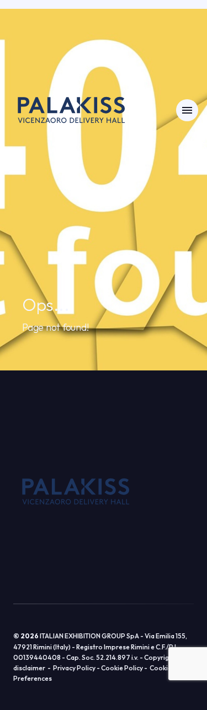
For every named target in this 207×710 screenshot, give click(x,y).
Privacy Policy (74, 668)
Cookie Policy (122, 668)
